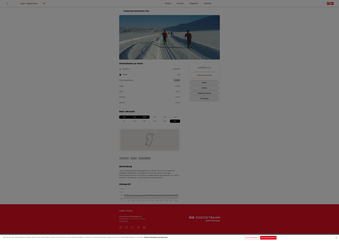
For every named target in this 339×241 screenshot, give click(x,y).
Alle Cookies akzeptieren (268, 237)
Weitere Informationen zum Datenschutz (156, 237)
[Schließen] (336, 238)
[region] (169, 238)
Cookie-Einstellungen (251, 237)
